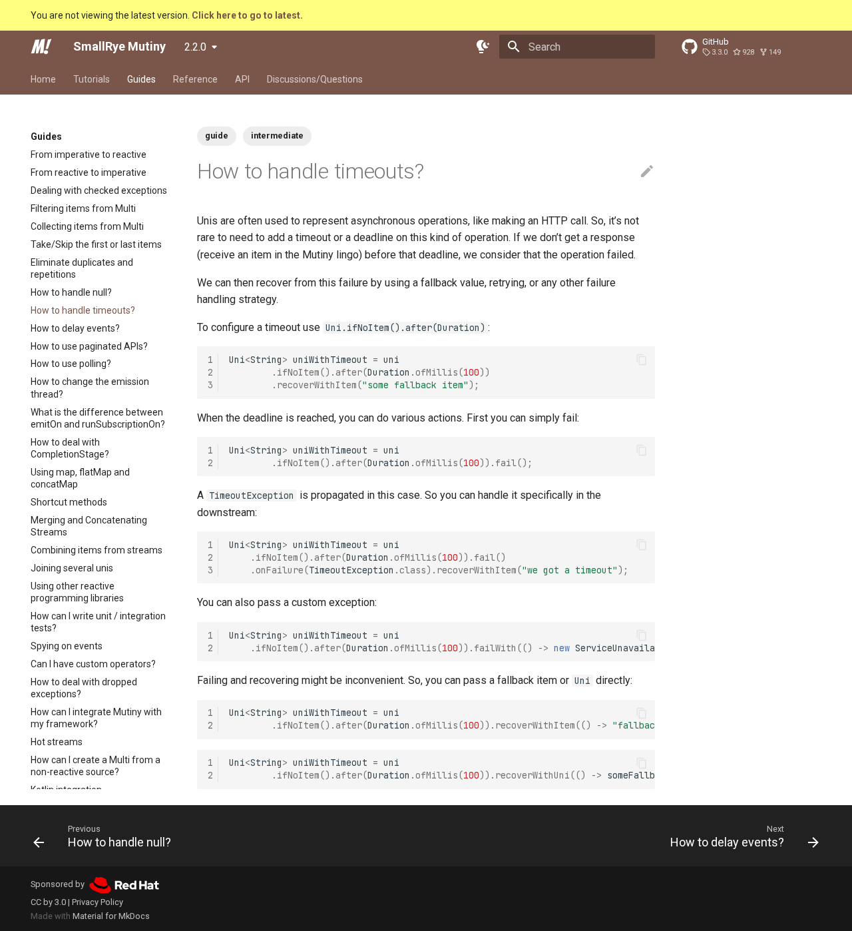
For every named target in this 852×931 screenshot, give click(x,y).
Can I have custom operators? (93, 664)
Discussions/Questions (315, 79)
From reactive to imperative (88, 172)
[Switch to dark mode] (483, 46)
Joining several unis (72, 568)
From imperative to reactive (88, 154)
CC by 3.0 (48, 902)
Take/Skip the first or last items (96, 244)
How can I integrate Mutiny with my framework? (96, 718)
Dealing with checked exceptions (99, 190)
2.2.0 (195, 47)
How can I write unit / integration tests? (98, 622)
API (242, 79)
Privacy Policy (97, 902)
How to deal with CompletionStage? (70, 448)
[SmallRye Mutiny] (41, 46)
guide (216, 136)
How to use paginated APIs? (89, 346)
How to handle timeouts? (83, 310)
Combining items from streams (96, 550)
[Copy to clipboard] (642, 360)
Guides (141, 79)
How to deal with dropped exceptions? (84, 688)
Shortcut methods (69, 502)
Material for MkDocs (111, 916)
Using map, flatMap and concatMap (80, 478)
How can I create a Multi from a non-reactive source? (95, 766)
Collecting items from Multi (87, 226)
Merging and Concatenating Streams (89, 526)
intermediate (277, 136)
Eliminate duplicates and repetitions (82, 268)
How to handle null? (71, 292)
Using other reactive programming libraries (77, 592)
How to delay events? (75, 328)
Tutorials (91, 79)
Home (43, 79)
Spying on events (67, 646)
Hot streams (57, 742)
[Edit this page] (647, 171)
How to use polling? (71, 364)
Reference (195, 79)
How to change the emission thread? (90, 388)
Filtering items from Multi (83, 208)
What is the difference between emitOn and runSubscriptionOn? (98, 418)
